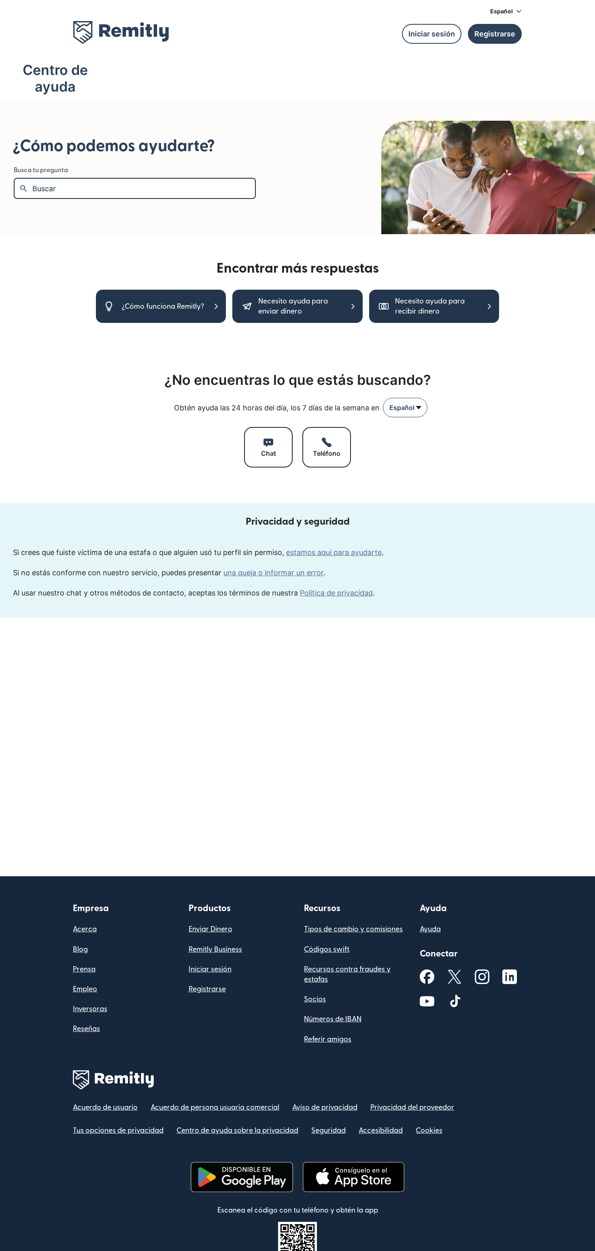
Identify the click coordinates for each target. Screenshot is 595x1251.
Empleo (85, 989)
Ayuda (430, 929)
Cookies (429, 1130)
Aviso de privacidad (324, 1107)
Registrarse (207, 989)
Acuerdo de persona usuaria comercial (215, 1107)
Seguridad (328, 1130)
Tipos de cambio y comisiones (353, 929)
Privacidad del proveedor (412, 1107)
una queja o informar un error (273, 572)
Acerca (85, 929)
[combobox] (405, 407)
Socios (315, 999)
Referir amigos (327, 1039)
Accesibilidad (381, 1130)
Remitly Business (215, 949)
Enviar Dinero (210, 929)
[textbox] (143, 188)
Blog (80, 949)
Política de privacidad (336, 593)
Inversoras (90, 1008)
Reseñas (86, 1028)
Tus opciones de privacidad (118, 1130)
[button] (506, 11)
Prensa (84, 969)
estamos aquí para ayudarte (334, 552)
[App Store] (353, 1177)
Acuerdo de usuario (105, 1107)
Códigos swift (326, 949)
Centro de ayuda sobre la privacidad (237, 1130)
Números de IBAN (332, 1019)
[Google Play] (242, 1177)
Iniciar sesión (210, 969)
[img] (121, 32)
